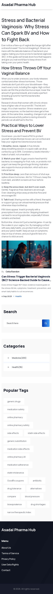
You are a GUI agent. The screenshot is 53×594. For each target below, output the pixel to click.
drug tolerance (14, 488)
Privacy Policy (8, 558)
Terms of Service (10, 553)
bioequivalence (14, 504)
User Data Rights (10, 564)
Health (17, 367)
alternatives (36, 488)
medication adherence (18, 464)
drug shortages (38, 504)
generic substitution (16, 441)
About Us (6, 547)
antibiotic (37, 480)
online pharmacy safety (18, 425)
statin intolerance (15, 472)
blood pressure (32, 496)
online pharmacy (15, 417)
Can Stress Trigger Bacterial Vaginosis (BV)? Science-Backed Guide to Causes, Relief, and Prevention (26, 278)
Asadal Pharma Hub (19, 4)
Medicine (19, 358)
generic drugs (14, 401)
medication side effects (18, 449)
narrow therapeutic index (19, 512)
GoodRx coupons (15, 480)
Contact (6, 570)
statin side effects (36, 433)
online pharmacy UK (16, 456)
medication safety (15, 409)
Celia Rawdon (12, 271)
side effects (13, 433)
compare (11, 496)
